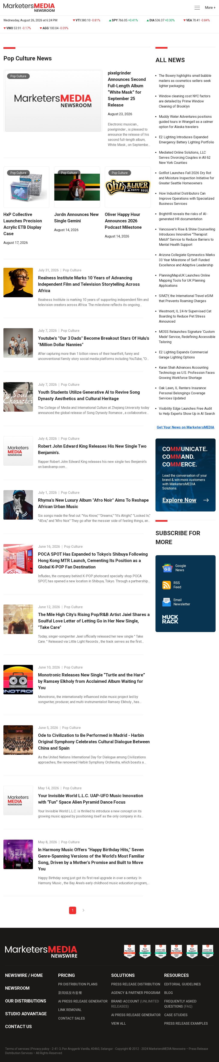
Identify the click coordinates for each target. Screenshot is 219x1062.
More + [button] (210, 8)
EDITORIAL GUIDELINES (182, 984)
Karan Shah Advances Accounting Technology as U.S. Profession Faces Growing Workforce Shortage (187, 373)
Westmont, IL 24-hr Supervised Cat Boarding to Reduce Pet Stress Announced (185, 316)
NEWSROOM (17, 988)
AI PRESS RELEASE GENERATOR (83, 1001)
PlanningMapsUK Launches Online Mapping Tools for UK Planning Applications (184, 280)
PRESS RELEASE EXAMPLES (186, 1023)
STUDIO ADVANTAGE (26, 1013)
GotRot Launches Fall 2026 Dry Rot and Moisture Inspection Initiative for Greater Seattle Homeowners (186, 178)
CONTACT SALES (71, 1018)
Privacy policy (40, 1048)
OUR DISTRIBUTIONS (25, 1001)
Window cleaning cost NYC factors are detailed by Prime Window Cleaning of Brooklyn (184, 101)
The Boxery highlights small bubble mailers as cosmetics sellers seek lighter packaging (185, 81)
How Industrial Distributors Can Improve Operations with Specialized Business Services (186, 198)
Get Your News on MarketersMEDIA (185, 427)
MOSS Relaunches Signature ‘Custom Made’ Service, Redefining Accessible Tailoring (187, 337)
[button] (197, 8)
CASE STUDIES (176, 1015)
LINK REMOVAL (70, 1010)
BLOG (168, 993)
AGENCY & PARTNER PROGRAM (135, 993)
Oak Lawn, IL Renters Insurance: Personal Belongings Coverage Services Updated (183, 393)
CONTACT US (18, 1026)
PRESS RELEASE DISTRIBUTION (135, 984)
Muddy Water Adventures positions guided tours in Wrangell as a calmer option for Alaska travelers (186, 122)
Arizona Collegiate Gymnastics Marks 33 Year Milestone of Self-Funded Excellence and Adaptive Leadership (187, 260)
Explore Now (179, 500)
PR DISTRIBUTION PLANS (78, 984)
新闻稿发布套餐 (70, 993)
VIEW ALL (118, 1023)
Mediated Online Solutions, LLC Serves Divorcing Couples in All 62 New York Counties (185, 157)
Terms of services (17, 1048)
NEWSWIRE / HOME (24, 975)
